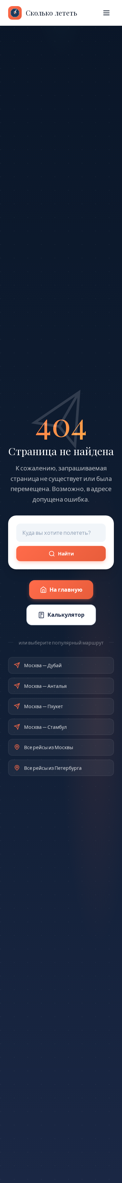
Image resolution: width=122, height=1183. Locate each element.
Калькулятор (65, 614)
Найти (66, 553)
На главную (65, 589)
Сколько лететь (51, 12)
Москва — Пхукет (43, 706)
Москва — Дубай (43, 665)
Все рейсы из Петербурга (53, 768)
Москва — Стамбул (45, 727)
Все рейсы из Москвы (48, 747)
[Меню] (106, 12)
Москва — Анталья (45, 686)
